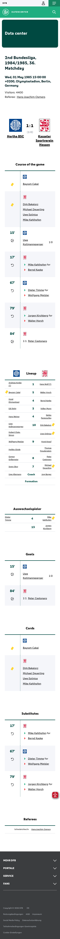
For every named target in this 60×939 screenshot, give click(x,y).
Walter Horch (36, 321)
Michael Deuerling (33, 209)
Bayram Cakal (31, 184)
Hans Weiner (14, 417)
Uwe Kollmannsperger (33, 242)
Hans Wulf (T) (45, 384)
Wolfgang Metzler (38, 295)
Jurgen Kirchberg (38, 315)
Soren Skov (13, 467)
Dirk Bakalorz (30, 204)
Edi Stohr (12, 409)
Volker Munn (45, 409)
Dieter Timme (36, 290)
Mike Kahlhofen (32, 220)
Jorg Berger (46, 474)
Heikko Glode (14, 450)
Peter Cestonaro (37, 341)
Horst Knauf (46, 442)
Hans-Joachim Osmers (31, 97)
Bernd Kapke (35, 270)
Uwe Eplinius (30, 214)
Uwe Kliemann (15, 474)
